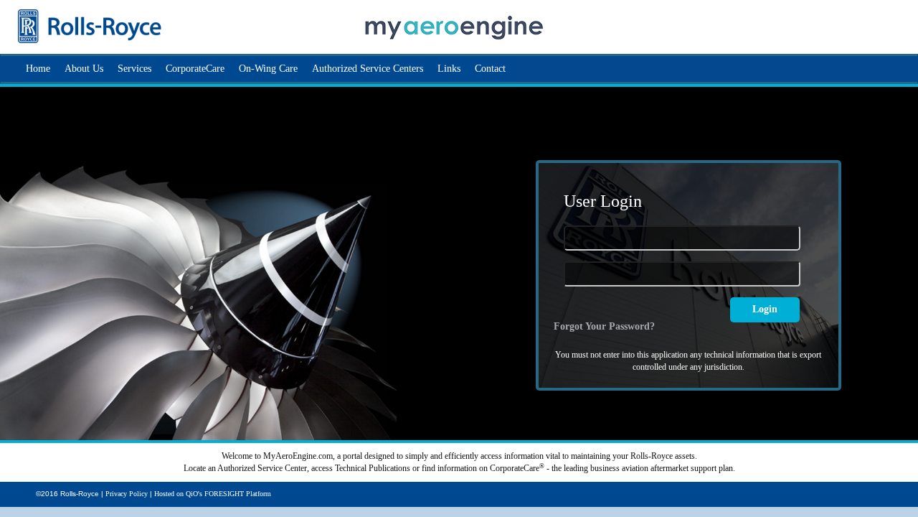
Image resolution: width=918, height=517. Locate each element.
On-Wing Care (268, 68)
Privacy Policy (126, 494)
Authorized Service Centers (367, 68)
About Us (84, 68)
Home (38, 68)
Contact (490, 68)
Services (134, 68)
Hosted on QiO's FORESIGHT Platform (212, 494)
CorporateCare (195, 68)
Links (448, 68)
